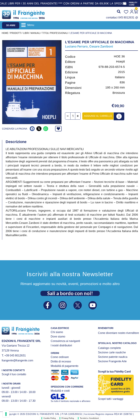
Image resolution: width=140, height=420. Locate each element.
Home (5, 33)
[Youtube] (92, 305)
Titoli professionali (55, 33)
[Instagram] (62, 305)
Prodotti (16, 33)
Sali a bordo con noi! (70, 293)
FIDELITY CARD (133, 4)
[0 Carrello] (136, 11)
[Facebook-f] (47, 305)
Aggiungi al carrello (98, 115)
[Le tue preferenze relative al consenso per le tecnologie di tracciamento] (6, 414)
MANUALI (35, 33)
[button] (27, 25)
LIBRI (26, 33)
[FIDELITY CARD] (124, 3)
